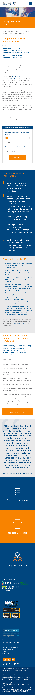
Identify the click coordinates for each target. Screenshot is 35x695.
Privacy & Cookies (14, 668)
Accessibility (19, 670)
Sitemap (25, 670)
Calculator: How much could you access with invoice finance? (17, 411)
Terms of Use (5, 668)
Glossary (4, 651)
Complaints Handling (7, 649)
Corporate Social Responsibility (10, 647)
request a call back (8, 119)
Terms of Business (24, 668)
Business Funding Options (15, 31)
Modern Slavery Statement (8, 670)
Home (4, 31)
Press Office (5, 653)
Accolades (5, 655)
